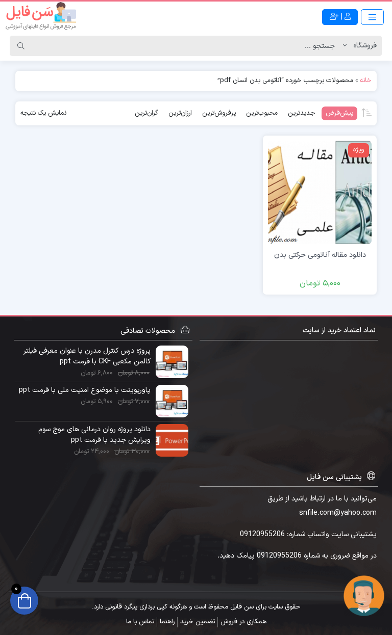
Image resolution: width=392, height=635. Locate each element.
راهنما (167, 622)
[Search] (21, 46)
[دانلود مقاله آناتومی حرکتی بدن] (320, 192)
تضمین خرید (197, 622)
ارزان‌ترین (180, 113)
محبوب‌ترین (262, 113)
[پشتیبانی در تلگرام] (364, 595)
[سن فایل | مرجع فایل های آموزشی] (41, 17)
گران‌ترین (146, 113)
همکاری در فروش (243, 622)
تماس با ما (140, 622)
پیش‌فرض (339, 113)
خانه (366, 80)
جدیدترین (301, 113)
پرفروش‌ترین (219, 113)
